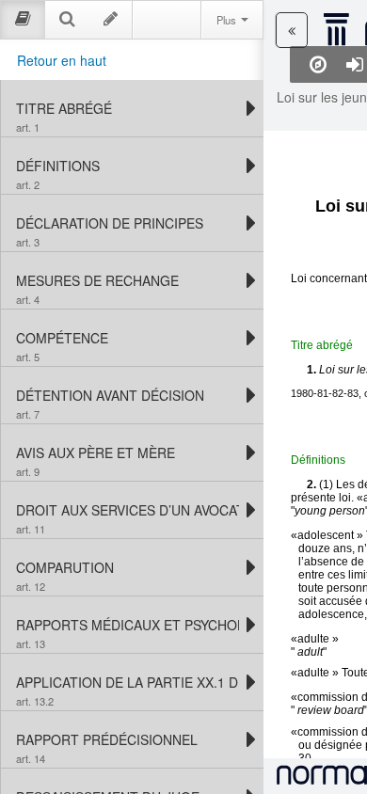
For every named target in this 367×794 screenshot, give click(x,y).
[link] (127, 108)
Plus (227, 19)
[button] (292, 30)
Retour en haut (61, 60)
